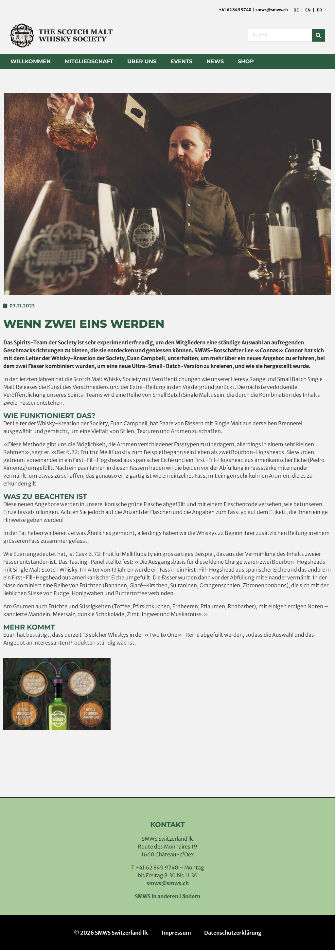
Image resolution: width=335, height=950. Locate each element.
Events (181, 61)
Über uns (141, 61)
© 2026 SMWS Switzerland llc (111, 932)
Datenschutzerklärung (232, 932)
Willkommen (30, 61)
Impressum (176, 932)
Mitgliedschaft (89, 61)
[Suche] (318, 35)
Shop (246, 61)
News (215, 61)
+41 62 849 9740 (235, 9)
